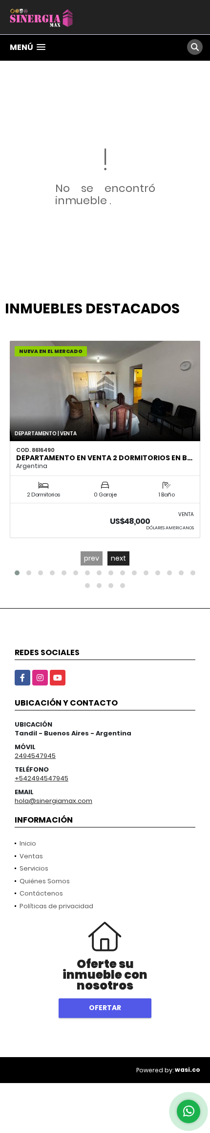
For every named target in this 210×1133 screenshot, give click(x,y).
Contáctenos (41, 893)
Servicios (34, 868)
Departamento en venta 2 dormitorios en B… (104, 458)
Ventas (31, 856)
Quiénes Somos (45, 881)
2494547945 (35, 755)
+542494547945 (41, 778)
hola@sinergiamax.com (53, 800)
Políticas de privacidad (56, 906)
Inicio (28, 843)
